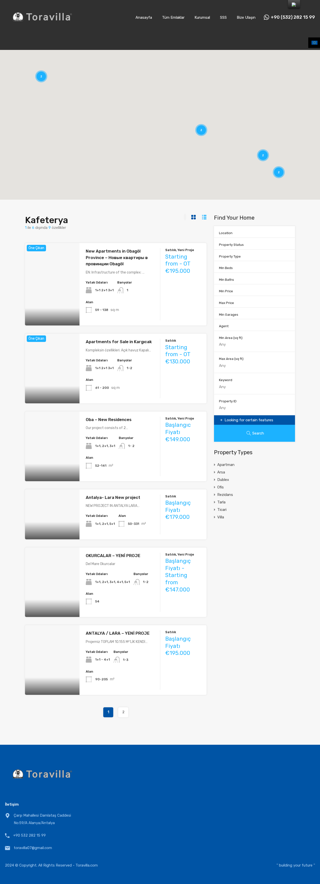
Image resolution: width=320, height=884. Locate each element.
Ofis (220, 487)
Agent (223, 326)
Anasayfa (144, 17)
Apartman (225, 464)
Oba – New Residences (109, 419)
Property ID (227, 401)
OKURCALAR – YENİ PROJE (113, 555)
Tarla (221, 502)
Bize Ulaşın (246, 17)
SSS (223, 17)
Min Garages (228, 314)
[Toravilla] (42, 27)
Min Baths (226, 280)
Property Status (231, 245)
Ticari (221, 509)
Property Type (230, 256)
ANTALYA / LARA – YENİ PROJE (118, 633)
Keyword (225, 380)
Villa (220, 517)
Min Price (226, 291)
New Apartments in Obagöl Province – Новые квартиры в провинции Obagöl (117, 257)
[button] (236, 138)
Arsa (221, 472)
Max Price (226, 303)
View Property (52, 309)
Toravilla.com (87, 865)
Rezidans (225, 494)
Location (225, 233)
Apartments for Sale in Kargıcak (119, 341)
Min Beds (226, 268)
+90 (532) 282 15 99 (293, 17)
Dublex (223, 479)
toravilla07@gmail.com (33, 848)
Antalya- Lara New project (113, 497)
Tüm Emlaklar (173, 17)
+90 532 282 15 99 (29, 835)
